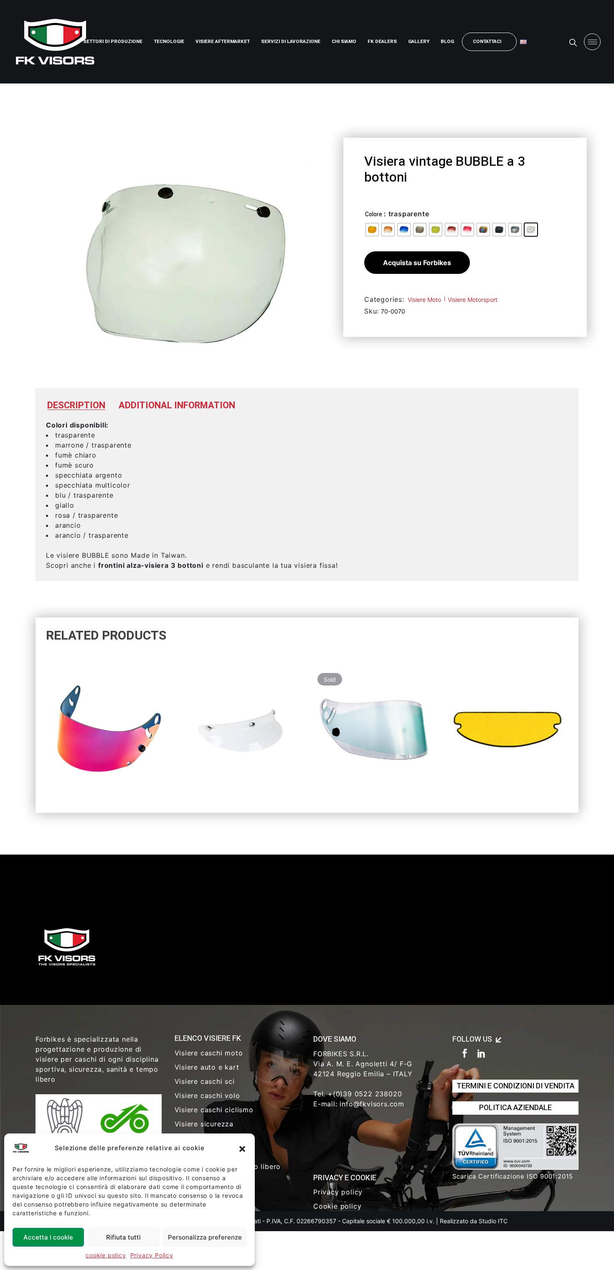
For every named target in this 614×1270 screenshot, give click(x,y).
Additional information (177, 405)
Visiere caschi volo (207, 1095)
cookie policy (106, 1255)
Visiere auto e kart (207, 1067)
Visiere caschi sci (205, 1081)
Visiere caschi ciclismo (214, 1110)
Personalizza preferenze (205, 1237)
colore (373, 214)
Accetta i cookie (48, 1237)
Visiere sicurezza (204, 1124)
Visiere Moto (424, 299)
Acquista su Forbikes (417, 262)
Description (76, 405)
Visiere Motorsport (472, 299)
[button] (242, 1148)
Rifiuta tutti (123, 1237)
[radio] (372, 229)
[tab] (76, 405)
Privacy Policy (151, 1255)
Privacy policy (338, 1192)
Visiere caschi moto (209, 1053)
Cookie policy (337, 1206)
